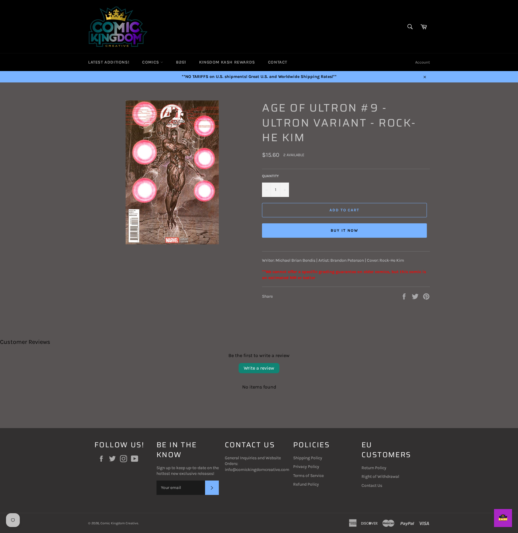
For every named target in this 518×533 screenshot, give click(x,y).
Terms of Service (308, 475)
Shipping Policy (307, 457)
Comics (151, 62)
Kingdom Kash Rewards (227, 62)
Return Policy (374, 467)
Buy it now (344, 230)
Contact (277, 62)
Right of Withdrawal (380, 476)
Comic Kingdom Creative (119, 523)
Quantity (270, 176)
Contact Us (372, 485)
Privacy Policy (306, 466)
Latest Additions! (108, 62)
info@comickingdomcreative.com (257, 469)
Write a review (259, 368)
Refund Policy (306, 484)
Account (422, 62)
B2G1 (181, 62)
